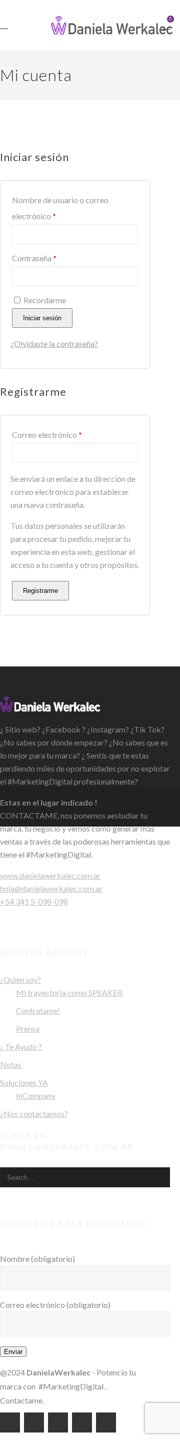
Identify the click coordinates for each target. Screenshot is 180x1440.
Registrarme (40, 590)
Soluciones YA (24, 1082)
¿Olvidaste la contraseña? (54, 343)
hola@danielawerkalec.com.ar (51, 888)
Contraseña (52, 258)
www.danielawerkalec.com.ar (50, 875)
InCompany (36, 1095)
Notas (11, 1064)
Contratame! (38, 1010)
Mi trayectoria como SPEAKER (69, 992)
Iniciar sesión (42, 318)
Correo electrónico (64, 434)
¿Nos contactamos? (34, 1113)
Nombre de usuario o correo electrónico (60, 208)
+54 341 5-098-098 (34, 901)
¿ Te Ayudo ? (21, 1046)
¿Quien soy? (20, 979)
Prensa (28, 1028)
